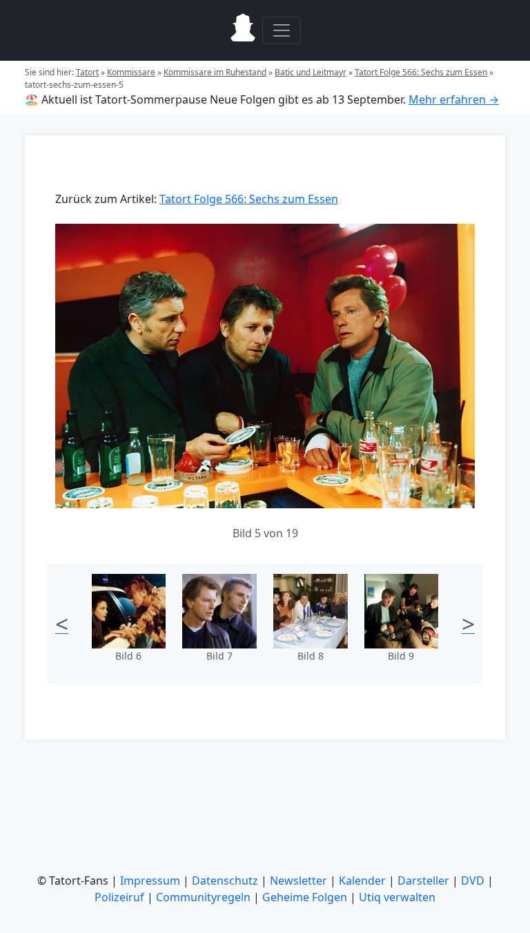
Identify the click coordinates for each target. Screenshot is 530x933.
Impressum (150, 880)
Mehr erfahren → (454, 99)
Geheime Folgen (304, 897)
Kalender (362, 880)
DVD (472, 880)
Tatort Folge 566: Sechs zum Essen (421, 72)
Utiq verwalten (397, 897)
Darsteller (423, 880)
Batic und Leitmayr (310, 72)
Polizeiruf (119, 897)
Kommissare (131, 72)
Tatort (87, 72)
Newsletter (298, 880)
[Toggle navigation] (281, 30)
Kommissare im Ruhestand (215, 72)
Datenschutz (225, 880)
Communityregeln (203, 897)
